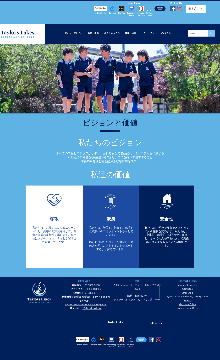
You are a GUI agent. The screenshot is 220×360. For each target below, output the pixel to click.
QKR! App (187, 292)
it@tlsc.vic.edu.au (92, 308)
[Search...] (211, 33)
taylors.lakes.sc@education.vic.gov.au (86, 304)
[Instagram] (179, 8)
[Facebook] (172, 8)
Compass (187, 288)
